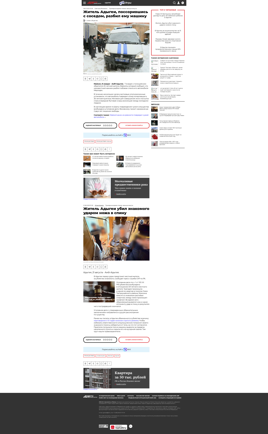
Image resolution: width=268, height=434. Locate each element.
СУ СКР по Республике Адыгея (93, 262)
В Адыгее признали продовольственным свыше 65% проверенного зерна (168, 49)
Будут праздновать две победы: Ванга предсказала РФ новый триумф (170, 108)
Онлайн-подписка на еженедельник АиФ (165, 396)
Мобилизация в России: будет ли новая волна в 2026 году (170, 135)
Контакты (130, 396)
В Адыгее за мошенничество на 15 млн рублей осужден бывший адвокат (168, 32)
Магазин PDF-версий (143, 396)
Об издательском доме (107, 396)
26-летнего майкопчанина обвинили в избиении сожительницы (134, 158)
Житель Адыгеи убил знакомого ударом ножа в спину (167, 24)
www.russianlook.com (94, 74)
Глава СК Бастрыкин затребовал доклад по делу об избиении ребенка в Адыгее (168, 15)
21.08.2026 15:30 (88, 205)
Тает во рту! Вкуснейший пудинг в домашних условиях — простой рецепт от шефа (171, 76)
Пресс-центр (121, 396)
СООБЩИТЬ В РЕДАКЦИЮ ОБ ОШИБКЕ (169, 398)
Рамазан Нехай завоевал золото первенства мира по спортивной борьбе (168, 41)
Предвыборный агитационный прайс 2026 (142, 398)
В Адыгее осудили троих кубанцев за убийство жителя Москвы (102, 171)
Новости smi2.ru (90, 199)
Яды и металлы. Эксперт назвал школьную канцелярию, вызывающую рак (170, 96)
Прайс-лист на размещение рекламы (111, 398)
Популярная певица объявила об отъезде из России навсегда (170, 121)
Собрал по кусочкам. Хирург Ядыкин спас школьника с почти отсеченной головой (172, 62)
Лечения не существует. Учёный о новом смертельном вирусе (171, 82)
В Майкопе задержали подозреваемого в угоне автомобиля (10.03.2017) (133, 164)
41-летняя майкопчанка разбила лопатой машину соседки (102, 157)
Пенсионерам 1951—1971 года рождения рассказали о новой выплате (170, 143)
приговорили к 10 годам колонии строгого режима (116, 321)
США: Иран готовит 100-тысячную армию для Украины (171, 128)
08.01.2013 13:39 (88, 8)
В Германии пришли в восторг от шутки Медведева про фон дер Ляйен (172, 114)
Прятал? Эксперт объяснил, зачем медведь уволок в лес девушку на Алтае (171, 69)
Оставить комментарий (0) (134, 125)
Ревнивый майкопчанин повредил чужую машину (100, 164)
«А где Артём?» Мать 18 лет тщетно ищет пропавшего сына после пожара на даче (171, 89)
